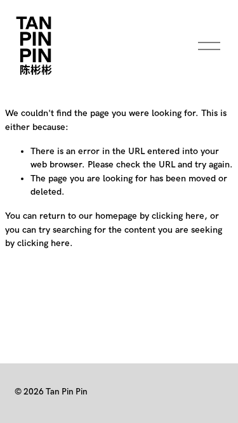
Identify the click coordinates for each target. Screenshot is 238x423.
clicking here (178, 216)
